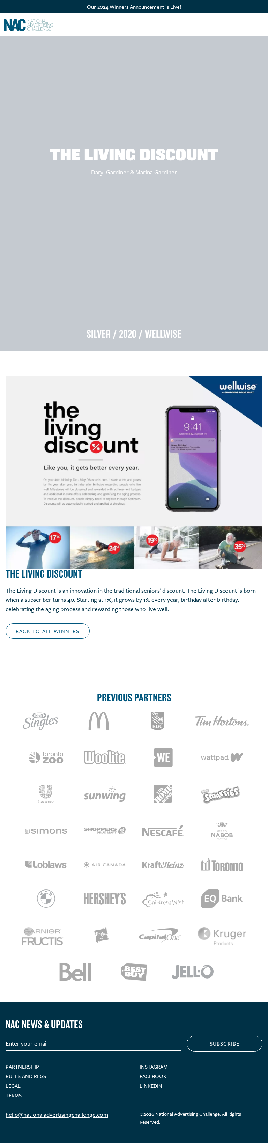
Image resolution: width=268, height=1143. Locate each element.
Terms (14, 1095)
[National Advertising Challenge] (28, 25)
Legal (13, 1086)
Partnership (22, 1066)
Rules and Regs (26, 1076)
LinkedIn (151, 1086)
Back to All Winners (48, 631)
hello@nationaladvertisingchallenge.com (57, 1114)
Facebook (153, 1076)
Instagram (154, 1066)
